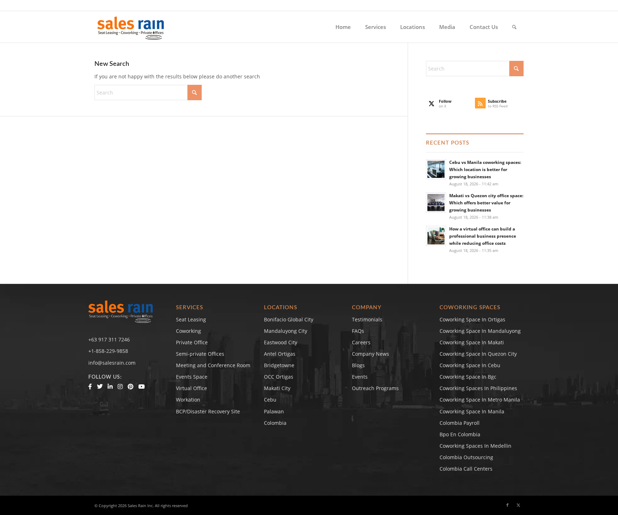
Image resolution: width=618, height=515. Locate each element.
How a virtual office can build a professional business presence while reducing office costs (482, 236)
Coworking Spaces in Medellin (475, 445)
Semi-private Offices (200, 353)
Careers (361, 342)
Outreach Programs (375, 388)
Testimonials (367, 319)
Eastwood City (280, 342)
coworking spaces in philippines (478, 388)
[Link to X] (518, 505)
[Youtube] (141, 386)
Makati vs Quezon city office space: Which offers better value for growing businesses (486, 203)
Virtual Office (191, 388)
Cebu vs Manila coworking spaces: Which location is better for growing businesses (485, 169)
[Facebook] (90, 386)
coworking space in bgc (468, 376)
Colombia (275, 422)
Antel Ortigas (279, 353)
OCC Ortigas (278, 376)
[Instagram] (120, 386)
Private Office (192, 342)
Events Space (191, 376)
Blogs (358, 365)
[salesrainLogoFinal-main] (130, 27)
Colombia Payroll (460, 422)
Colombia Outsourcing (466, 457)
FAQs (358, 330)
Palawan (274, 411)
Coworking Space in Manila (472, 411)
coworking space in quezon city (478, 353)
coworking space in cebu (470, 365)
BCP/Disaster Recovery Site (208, 411)
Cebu (270, 399)
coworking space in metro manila (480, 399)
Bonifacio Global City (288, 319)
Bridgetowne (279, 365)
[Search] (514, 27)
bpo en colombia (460, 434)
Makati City (277, 388)
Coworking (188, 330)
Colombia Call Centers (467, 468)
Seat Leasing (191, 319)
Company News (370, 353)
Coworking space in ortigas (472, 319)
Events (360, 376)
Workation (188, 399)
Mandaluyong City (285, 330)
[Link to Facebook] (507, 505)
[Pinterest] (130, 386)
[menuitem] (343, 27)
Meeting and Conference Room (213, 365)
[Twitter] (100, 386)
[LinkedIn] (110, 386)
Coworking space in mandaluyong (480, 330)
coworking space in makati (472, 342)
